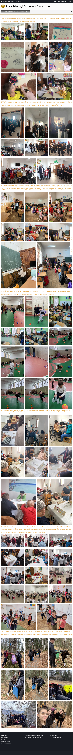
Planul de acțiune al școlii (5, 746)
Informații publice (11, 11)
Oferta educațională (56, 1)
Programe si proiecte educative (66, 1)
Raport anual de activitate (5, 739)
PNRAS (3, 11)
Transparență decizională (5, 745)
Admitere (27, 11)
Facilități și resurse (4, 737)
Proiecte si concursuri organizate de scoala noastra (34, 735)
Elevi (17, 11)
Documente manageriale (5, 741)
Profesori (22, 11)
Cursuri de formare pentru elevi (6, 743)
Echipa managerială (4, 735)
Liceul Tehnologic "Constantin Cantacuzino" (28, 6)
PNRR (6, 11)
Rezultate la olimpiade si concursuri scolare (33, 737)
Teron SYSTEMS (40, 752)
